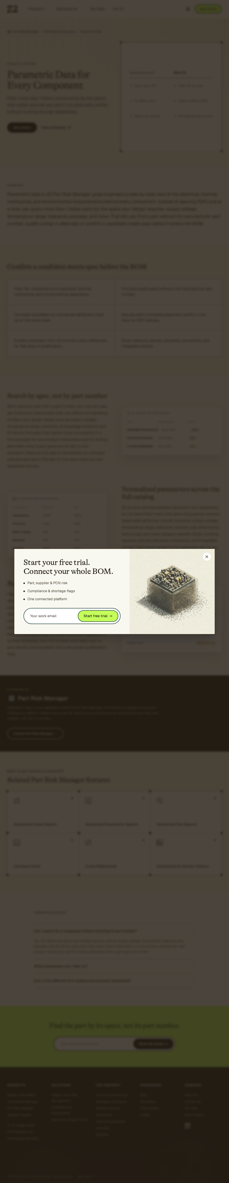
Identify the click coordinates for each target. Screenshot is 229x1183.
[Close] (207, 557)
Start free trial (96, 616)
